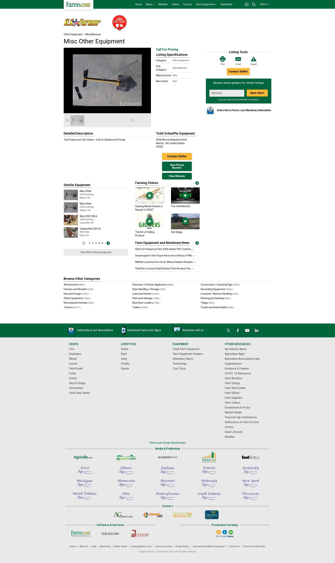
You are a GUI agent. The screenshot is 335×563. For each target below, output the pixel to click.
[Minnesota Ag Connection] (126, 483)
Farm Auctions (233, 378)
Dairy (124, 358)
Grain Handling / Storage (149, 289)
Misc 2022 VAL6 (88, 216)
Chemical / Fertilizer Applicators (153, 284)
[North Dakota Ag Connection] (84, 496)
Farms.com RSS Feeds (254, 546)
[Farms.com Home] (78, 5)
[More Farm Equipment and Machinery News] (197, 243)
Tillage (208, 302)
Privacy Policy (182, 546)
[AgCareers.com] (123, 515)
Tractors (72, 307)
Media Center (120, 546)
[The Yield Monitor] (185, 202)
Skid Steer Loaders (146, 302)
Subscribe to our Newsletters (95, 330)
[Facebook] (237, 330)
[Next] (132, 120)
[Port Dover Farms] (225, 533)
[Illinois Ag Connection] (126, 470)
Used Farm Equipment (186, 349)
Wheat (73, 358)
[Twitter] (228, 330)
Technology (180, 363)
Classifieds (226, 4)
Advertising (105, 546)
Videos (175, 4)
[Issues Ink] (110, 533)
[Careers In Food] (153, 515)
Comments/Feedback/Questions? (208, 546)
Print (223, 64)
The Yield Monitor (180, 206)
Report (254, 64)
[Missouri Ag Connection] (167, 483)
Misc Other (86, 191)
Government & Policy (237, 407)
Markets (163, 4)
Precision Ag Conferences (241, 417)
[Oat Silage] (185, 228)
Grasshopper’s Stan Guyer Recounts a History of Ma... (165, 255)
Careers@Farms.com (141, 546)
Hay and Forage (76, 293)
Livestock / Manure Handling (220, 293)
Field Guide (76, 368)
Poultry (125, 363)
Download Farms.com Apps (144, 330)
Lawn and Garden (145, 293)
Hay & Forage (77, 383)
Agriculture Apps (235, 354)
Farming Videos (146, 183)
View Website (177, 176)
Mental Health (233, 412)
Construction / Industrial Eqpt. (220, 284)
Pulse (72, 373)
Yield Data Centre (79, 393)
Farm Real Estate (235, 388)
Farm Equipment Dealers (188, 354)
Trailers (140, 307)
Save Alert (257, 93)
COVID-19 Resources (238, 373)
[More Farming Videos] (197, 183)
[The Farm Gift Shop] (118, 23)
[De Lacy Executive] (212, 515)
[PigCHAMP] (140, 533)
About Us (83, 546)
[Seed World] (250, 457)
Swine (124, 349)
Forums (187, 4)
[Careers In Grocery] (182, 515)
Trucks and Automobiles (217, 307)
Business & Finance (237, 368)
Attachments (74, 284)
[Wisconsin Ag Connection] (250, 496)
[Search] (253, 4)
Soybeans (75, 354)
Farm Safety (232, 393)
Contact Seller (238, 71)
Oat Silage (176, 232)
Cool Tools (179, 368)
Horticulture (76, 388)
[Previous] (67, 120)
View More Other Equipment (95, 252)
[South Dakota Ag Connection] (209, 496)
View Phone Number (177, 166)
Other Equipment (73, 34)
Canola (73, 363)
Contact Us (234, 546)
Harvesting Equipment (217, 289)
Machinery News (183, 358)
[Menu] (246, 4)
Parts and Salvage (146, 298)
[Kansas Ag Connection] (209, 470)
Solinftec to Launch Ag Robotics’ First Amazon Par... (164, 268)
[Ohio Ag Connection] (126, 496)
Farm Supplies (233, 397)
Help (94, 546)
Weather (230, 436)
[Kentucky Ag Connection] (250, 470)
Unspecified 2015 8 (90, 228)
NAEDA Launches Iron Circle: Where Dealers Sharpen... (165, 262)
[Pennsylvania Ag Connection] (167, 496)
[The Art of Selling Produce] (149, 228)
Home (138, 4)
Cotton (73, 378)
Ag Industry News (236, 349)
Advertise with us (193, 330)
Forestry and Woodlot (79, 289)
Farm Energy (232, 383)
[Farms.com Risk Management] (209, 457)
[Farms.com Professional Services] (81, 533)
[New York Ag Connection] (250, 483)
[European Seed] (167, 457)
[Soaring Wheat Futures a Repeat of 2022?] (149, 202)
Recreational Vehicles (79, 302)
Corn (72, 349)
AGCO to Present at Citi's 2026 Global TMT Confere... (164, 249)
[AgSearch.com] (126, 457)
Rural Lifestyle (234, 432)
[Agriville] (84, 457)
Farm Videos (232, 402)
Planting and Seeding (216, 298)
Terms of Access (163, 546)
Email (238, 64)
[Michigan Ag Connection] (84, 483)
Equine (125, 368)
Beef (124, 354)
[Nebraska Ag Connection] (209, 483)
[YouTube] (247, 330)
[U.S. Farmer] (86, 23)
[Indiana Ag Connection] (167, 470)
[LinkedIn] (256, 330)
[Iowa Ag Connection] (84, 470)
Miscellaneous (93, 34)
